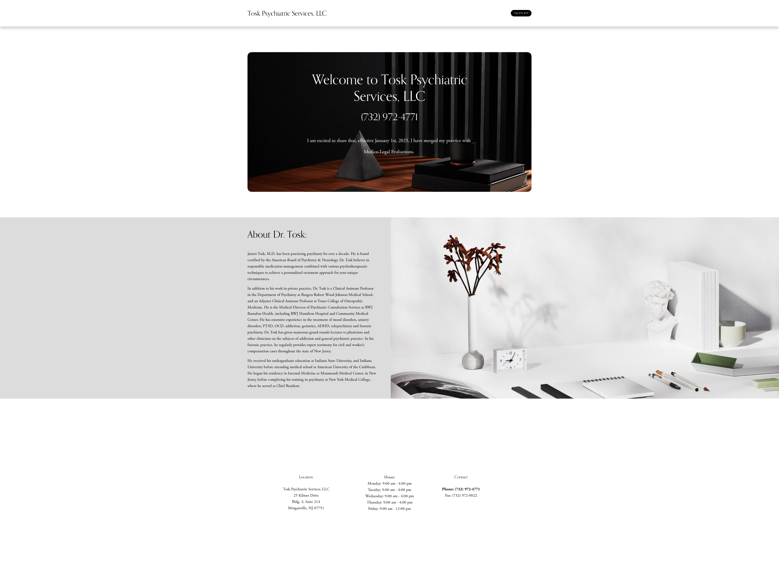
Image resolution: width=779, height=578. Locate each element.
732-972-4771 (521, 13)
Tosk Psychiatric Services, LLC (287, 13)
